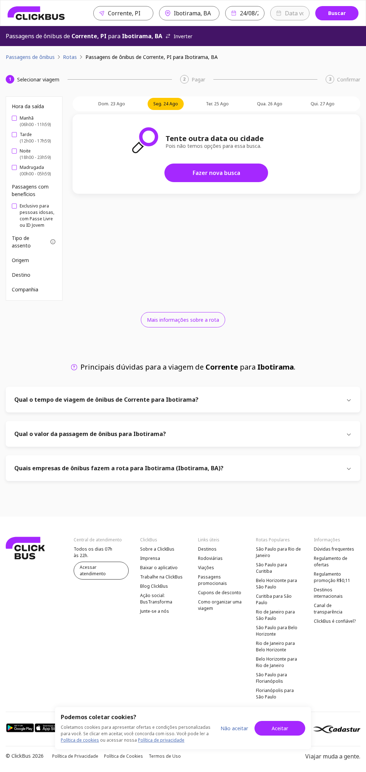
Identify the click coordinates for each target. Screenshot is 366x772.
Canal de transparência (328, 608)
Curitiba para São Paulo (274, 599)
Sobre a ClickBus (157, 549)
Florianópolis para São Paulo (275, 693)
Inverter (183, 36)
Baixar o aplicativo (159, 568)
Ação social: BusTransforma (156, 598)
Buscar (337, 13)
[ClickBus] (36, 13)
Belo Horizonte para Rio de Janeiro (276, 662)
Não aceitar (234, 728)
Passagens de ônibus (30, 57)
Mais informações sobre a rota (183, 319)
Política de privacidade (161, 740)
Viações (206, 568)
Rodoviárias (210, 558)
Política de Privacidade (75, 756)
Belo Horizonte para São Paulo (276, 583)
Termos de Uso (165, 756)
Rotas (70, 57)
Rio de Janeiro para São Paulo (275, 615)
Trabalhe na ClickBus (161, 577)
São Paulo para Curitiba (271, 568)
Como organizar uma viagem (220, 605)
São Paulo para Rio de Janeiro (278, 552)
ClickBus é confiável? (335, 621)
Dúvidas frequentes (334, 549)
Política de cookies (80, 740)
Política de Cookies (123, 756)
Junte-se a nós (154, 611)
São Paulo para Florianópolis (271, 678)
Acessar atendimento (93, 570)
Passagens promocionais (212, 580)
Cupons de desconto (219, 593)
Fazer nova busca (216, 173)
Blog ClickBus (154, 586)
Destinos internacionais (328, 593)
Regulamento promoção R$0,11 (332, 577)
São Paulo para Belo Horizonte (276, 631)
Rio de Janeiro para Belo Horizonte (275, 646)
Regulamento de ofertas (330, 561)
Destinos (207, 549)
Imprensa (150, 558)
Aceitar (280, 728)
